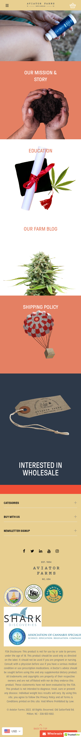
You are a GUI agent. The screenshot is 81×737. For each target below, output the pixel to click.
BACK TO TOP (40, 728)
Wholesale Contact (60, 733)
